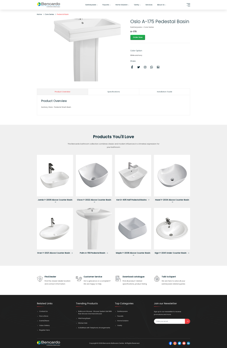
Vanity (137, 5)
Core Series (49, 14)
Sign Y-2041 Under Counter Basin (171, 253)
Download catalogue (133, 276)
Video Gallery (44, 325)
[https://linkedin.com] (188, 343)
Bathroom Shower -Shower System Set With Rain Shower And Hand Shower (95, 312)
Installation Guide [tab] (164, 91)
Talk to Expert (169, 276)
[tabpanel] (113, 104)
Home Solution (122, 5)
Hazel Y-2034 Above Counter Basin (172, 200)
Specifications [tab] (113, 91)
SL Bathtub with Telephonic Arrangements (94, 328)
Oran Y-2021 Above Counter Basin (53, 253)
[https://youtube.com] (184, 343)
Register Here (44, 330)
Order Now (137, 37)
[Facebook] (170, 343)
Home (39, 14)
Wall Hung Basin (84, 318)
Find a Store (43, 316)
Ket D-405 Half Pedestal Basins (131, 200)
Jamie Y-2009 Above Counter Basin (55, 200)
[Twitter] (179, 343)
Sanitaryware (91, 5)
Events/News (44, 321)
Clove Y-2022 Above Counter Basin (94, 200)
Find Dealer (50, 276)
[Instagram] (175, 343)
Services (149, 5)
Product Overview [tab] (62, 91)
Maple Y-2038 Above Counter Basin (133, 253)
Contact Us (43, 311)
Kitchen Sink (82, 323)
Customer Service (93, 276)
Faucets (106, 5)
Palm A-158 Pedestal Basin (93, 253)
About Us (161, 5)
